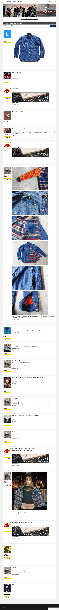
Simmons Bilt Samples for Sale (29, 19)
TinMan (5, 389)
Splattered (6, 121)
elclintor (5, 424)
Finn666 (5, 353)
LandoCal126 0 (7, 39)
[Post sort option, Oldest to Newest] (48, 26)
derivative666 (6, 134)
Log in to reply (52, 25)
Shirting (6, 25)
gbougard (5, 554)
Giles (5, 175)
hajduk (5, 335)
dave (4, 593)
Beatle (5, 95)
